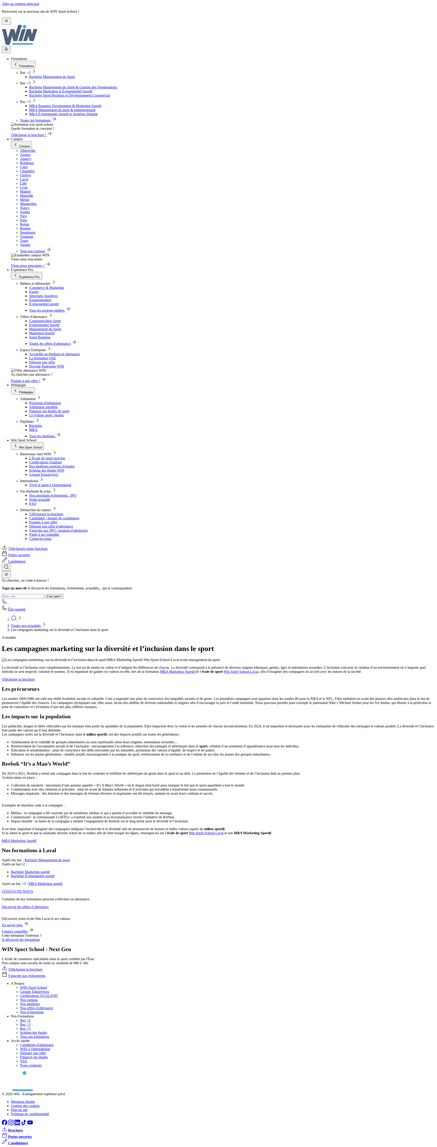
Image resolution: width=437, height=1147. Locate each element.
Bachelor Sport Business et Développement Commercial (69, 95)
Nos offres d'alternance (36, 1008)
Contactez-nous (40, 539)
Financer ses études (34, 1057)
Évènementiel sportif (44, 304)
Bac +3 (25, 1024)
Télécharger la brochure (46, 514)
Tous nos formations (34, 1037)
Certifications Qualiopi (45, 462)
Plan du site (19, 1110)
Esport (33, 292)
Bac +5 (25, 1028)
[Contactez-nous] (4, 603)
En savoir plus (12, 925)
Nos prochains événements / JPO (52, 495)
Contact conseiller (15, 931)
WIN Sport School (33, 987)
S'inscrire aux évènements (26, 976)
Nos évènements (32, 1012)
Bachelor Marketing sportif (30, 872)
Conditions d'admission (36, 1045)
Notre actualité (39, 499)
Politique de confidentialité (30, 1114)
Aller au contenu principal (20, 4)
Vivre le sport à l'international (50, 485)
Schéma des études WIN (46, 470)
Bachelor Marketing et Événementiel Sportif (60, 91)
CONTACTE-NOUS (17, 891)
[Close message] (6, 21)
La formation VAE (42, 358)
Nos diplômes (30, 1004)
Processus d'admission (45, 403)
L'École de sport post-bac (47, 458)
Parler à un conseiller (44, 534)
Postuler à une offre (43, 522)
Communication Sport (45, 321)
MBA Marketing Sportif (178, 672)
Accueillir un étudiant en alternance (54, 354)
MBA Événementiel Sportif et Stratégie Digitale (63, 114)
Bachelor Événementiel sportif (32, 876)
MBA (33, 430)
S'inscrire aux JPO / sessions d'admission (58, 530)
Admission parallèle (43, 407)
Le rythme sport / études (46, 415)
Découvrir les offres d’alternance (25, 907)
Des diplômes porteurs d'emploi (51, 466)
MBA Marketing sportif (45, 884)
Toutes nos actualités (26, 626)
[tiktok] (24, 1124)
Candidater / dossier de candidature (54, 518)
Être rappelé (16, 609)
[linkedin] (18, 1124)
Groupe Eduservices (43, 474)
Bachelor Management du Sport (52, 77)
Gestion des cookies (25, 1106)
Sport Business (40, 337)
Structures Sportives (43, 296)
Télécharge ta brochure (18, 679)
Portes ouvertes (19, 555)
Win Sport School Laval (241, 672)
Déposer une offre (42, 362)
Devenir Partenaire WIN (46, 366)
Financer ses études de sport (49, 411)
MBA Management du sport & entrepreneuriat (62, 110)
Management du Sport (45, 329)
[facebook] (5, 1124)
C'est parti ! (54, 596)
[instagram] (11, 1124)
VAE (23, 1061)
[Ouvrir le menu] (6, 49)
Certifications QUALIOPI (39, 996)
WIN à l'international (35, 1049)
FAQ (32, 504)
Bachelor (35, 426)
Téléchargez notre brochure (28, 549)
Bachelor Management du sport (48, 860)
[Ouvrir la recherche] (6, 567)
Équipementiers (40, 300)
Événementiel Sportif (44, 325)
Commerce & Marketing (46, 288)
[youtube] (30, 1124)
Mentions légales (23, 1102)
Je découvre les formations (21, 940)
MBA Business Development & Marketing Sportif (65, 106)
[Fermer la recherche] (6, 575)
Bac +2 (25, 1020)
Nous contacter (31, 1065)
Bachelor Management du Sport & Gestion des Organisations (73, 87)
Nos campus (29, 1000)
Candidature (17, 561)
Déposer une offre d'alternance (51, 526)
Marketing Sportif (42, 333)
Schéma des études (33, 1032)
